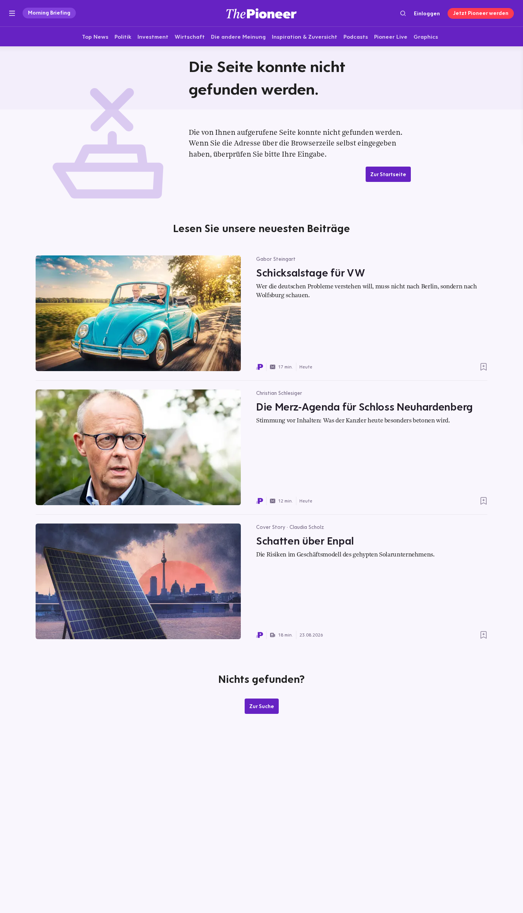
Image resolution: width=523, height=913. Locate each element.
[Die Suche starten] (403, 13)
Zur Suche (261, 706)
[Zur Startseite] (261, 13)
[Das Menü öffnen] (12, 13)
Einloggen (427, 13)
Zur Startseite (388, 174)
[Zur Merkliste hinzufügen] (483, 367)
